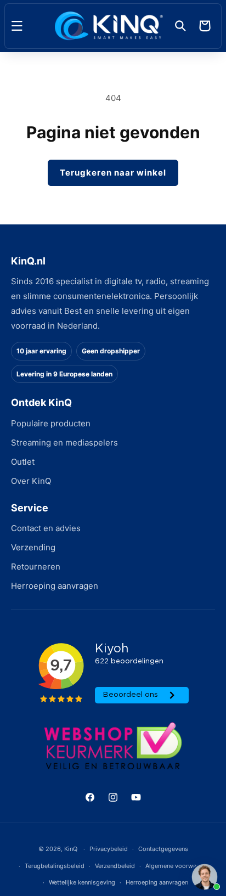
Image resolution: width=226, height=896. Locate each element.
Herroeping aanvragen (54, 586)
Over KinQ (31, 481)
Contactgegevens (163, 849)
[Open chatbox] (204, 877)
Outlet (23, 462)
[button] (17, 26)
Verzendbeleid (115, 866)
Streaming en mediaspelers (64, 442)
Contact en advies (46, 528)
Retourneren (35, 566)
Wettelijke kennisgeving (82, 882)
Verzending (33, 547)
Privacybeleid (108, 849)
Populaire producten (51, 423)
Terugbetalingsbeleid (54, 866)
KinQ (70, 849)
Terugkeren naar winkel (113, 172)
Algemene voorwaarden (178, 866)
